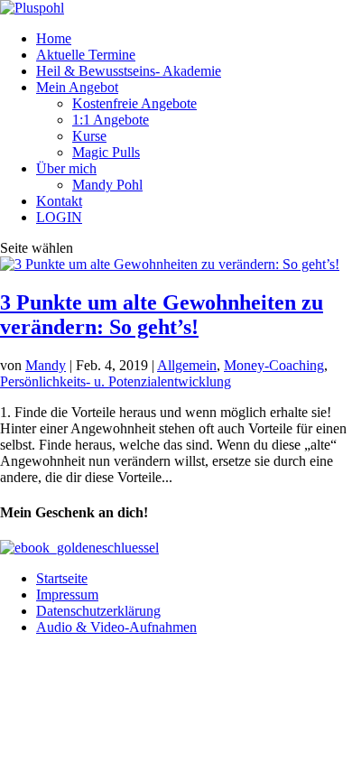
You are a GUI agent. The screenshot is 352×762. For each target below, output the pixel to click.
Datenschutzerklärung (98, 610)
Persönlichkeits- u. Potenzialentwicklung (115, 381)
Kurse (89, 136)
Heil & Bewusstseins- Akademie (128, 71)
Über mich (66, 168)
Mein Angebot (77, 87)
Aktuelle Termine (85, 54)
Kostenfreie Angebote (134, 103)
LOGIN (59, 217)
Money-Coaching (274, 365)
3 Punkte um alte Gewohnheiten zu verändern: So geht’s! (161, 315)
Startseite (62, 578)
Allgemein (187, 365)
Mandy (45, 365)
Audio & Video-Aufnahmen (116, 627)
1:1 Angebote (110, 119)
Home (53, 38)
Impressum (67, 594)
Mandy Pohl (107, 184)
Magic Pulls (106, 152)
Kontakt (59, 201)
